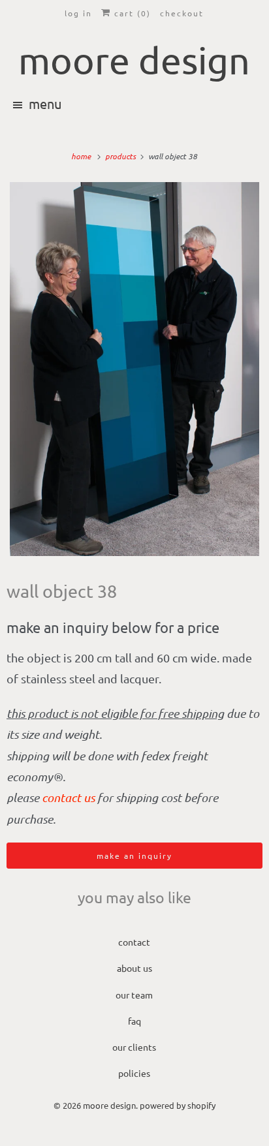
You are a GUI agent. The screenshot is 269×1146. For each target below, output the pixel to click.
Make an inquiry (134, 855)
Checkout (182, 13)
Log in (78, 13)
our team (134, 994)
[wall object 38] (134, 369)
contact (134, 942)
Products (121, 156)
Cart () (131, 13)
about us (134, 968)
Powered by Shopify (177, 1105)
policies (134, 1073)
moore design (109, 1105)
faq (134, 1021)
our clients (134, 1047)
